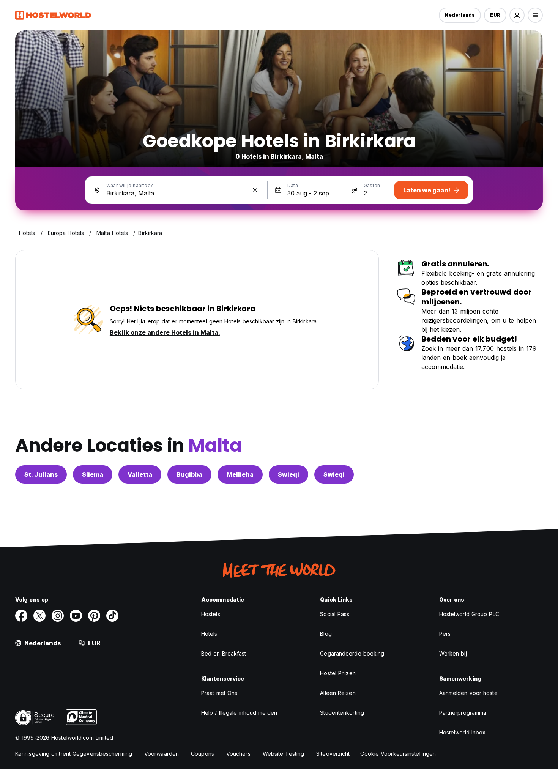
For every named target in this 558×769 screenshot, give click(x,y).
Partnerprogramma (463, 712)
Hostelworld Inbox (462, 732)
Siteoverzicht (333, 753)
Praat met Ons (219, 693)
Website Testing (283, 753)
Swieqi (288, 474)
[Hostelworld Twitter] (39, 616)
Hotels (209, 633)
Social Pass (334, 614)
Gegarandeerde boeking (352, 653)
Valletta (140, 474)
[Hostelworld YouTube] (76, 616)
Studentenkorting (342, 712)
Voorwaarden (161, 753)
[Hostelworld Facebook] (21, 616)
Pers (445, 633)
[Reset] (255, 190)
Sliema (92, 474)
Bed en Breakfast (223, 653)
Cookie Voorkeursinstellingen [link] (398, 753)
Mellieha (240, 474)
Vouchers (238, 753)
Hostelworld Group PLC (469, 614)
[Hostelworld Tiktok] (112, 616)
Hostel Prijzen (337, 673)
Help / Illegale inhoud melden (239, 712)
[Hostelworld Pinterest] (94, 616)
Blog (325, 633)
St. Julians (41, 474)
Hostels (210, 614)
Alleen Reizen (337, 693)
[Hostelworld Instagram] (58, 616)
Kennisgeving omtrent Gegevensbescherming (73, 753)
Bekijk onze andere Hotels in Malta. (165, 332)
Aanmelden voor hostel (469, 693)
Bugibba (189, 474)
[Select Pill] (517, 15)
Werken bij (453, 653)
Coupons (202, 753)
